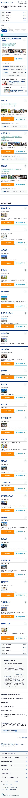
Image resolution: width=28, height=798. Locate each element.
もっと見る (23, 79)
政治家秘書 (10, 745)
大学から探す (4, 702)
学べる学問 (11, 30)
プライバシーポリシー (6, 784)
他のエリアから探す (6, 710)
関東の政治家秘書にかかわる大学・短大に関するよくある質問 (13, 715)
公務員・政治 (4, 745)
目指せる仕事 (4, 30)
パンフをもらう (7, 59)
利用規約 (17, 781)
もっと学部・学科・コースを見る (13, 75)
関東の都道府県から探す (7, 706)
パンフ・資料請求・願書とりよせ (9, 787)
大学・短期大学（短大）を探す (7, 744)
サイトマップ (4, 781)
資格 (17, 30)
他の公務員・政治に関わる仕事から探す (12, 698)
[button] (26, 91)
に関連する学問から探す (10, 694)
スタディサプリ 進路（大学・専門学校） (9, 743)
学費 (23, 30)
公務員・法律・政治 (19, 744)
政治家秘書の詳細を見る (19, 674)
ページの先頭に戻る (23, 737)
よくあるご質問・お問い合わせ (8, 789)
